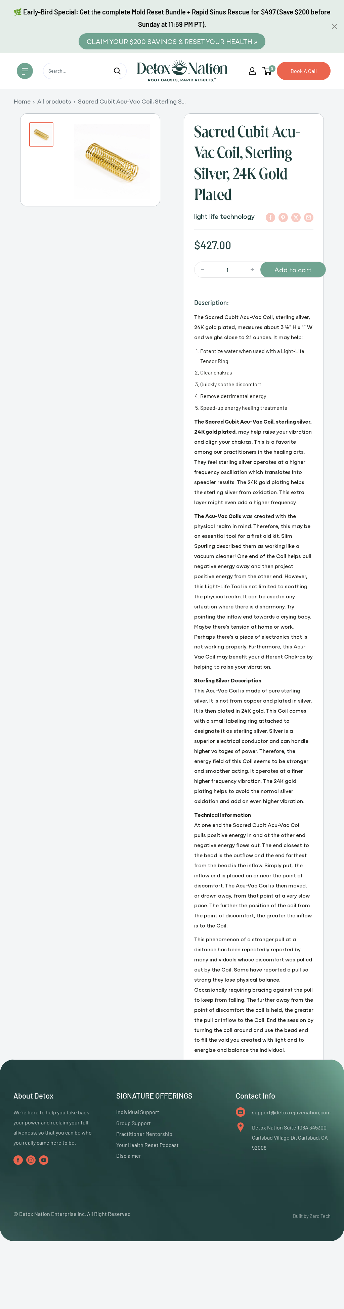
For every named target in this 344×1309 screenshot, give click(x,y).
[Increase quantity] (252, 270)
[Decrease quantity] (203, 270)
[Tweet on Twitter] (296, 217)
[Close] (334, 26)
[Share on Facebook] (270, 217)
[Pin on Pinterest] (283, 217)
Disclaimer (128, 1155)
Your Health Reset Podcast (147, 1145)
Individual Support (137, 1112)
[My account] (252, 71)
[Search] (118, 71)
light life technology (224, 216)
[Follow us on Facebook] (18, 1159)
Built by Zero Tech (312, 1216)
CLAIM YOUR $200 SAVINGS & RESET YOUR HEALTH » (172, 41)
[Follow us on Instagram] (31, 1159)
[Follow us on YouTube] (43, 1159)
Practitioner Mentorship (144, 1133)
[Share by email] (308, 217)
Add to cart (292, 269)
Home (22, 101)
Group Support (133, 1123)
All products (54, 101)
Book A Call (304, 71)
